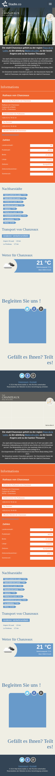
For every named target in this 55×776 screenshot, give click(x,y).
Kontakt (33, 382)
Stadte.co (14, 4)
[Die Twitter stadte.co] (27, 308)
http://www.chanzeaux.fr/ (10, 135)
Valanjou (7, 209)
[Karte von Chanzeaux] (50, 17)
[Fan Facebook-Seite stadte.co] (34, 308)
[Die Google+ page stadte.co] (41, 308)
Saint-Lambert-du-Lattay (12, 195)
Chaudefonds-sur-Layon (12, 215)
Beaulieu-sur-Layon (11, 205)
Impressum (23, 382)
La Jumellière (9, 219)
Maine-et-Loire (32, 51)
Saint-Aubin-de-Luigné (12, 198)
